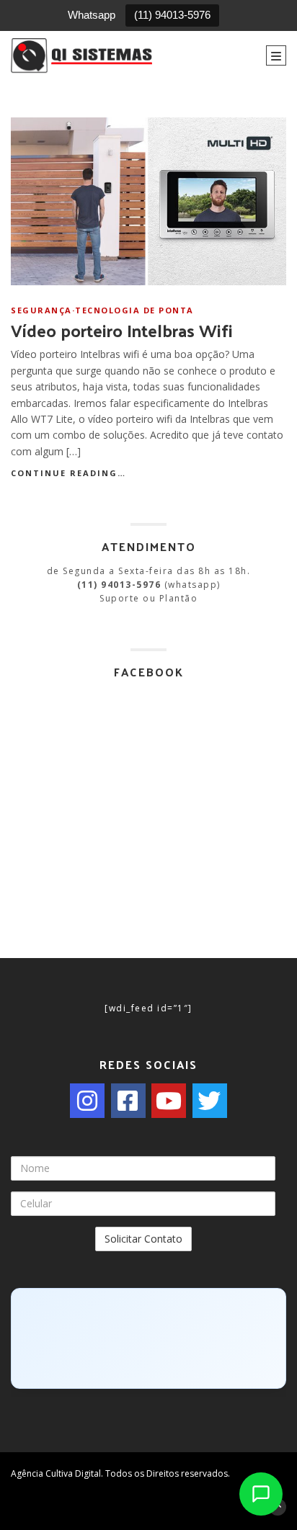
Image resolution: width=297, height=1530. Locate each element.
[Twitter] (209, 1100)
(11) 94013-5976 (172, 15)
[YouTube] (168, 1100)
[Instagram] (87, 1100)
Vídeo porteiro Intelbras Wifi (122, 330)
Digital (88, 1473)
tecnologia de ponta (134, 310)
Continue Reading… (68, 473)
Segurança (41, 310)
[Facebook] (128, 1100)
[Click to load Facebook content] (148, 1338)
